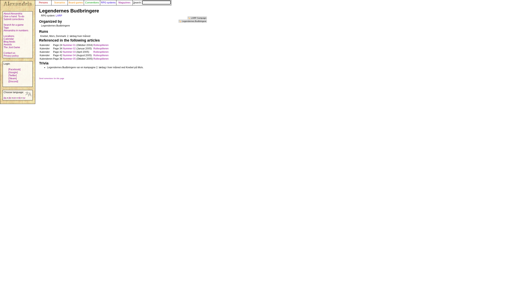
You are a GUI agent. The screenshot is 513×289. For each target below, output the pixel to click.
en (14, 98)
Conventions (92, 2)
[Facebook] (14, 69)
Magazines (124, 2)
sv (24, 98)
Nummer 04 (69, 55)
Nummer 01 (69, 45)
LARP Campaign (198, 18)
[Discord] (13, 81)
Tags (6, 27)
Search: (137, 2)
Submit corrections (14, 19)
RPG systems (108, 2)
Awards (8, 44)
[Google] (13, 72)
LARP (59, 15)
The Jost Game (12, 47)
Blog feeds (9, 41)
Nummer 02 (69, 48)
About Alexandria (13, 13)
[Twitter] (12, 75)
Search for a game (14, 24)
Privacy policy (11, 55)
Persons (43, 2)
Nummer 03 (69, 52)
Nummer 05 (69, 58)
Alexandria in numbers (16, 30)
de (9, 98)
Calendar (9, 39)
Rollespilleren (101, 45)
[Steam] (12, 78)
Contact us (9, 53)
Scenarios (59, 2)
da (5, 98)
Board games (76, 2)
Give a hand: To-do (14, 16)
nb (19, 98)
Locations (9, 36)
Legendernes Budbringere (194, 21)
